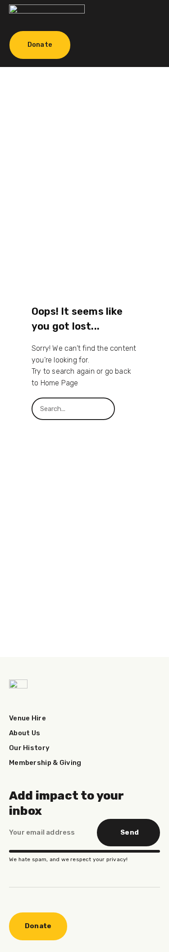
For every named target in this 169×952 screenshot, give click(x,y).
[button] (144, 13)
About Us (24, 733)
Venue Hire (27, 718)
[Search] (126, 409)
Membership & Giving (45, 763)
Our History (29, 748)
